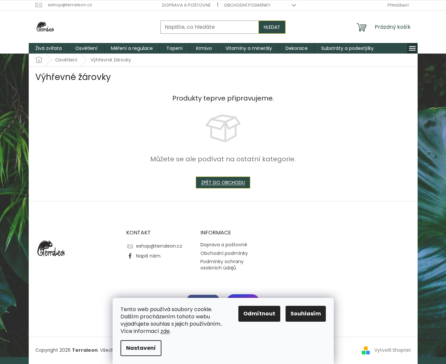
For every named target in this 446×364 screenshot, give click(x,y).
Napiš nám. (148, 256)
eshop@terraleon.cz (159, 246)
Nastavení (141, 348)
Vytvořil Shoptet (392, 350)
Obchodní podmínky (247, 5)
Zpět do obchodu (223, 182)
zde (165, 331)
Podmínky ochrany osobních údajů (222, 264)
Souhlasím (306, 313)
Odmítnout (259, 313)
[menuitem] (48, 48)
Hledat (272, 27)
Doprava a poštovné (186, 5)
